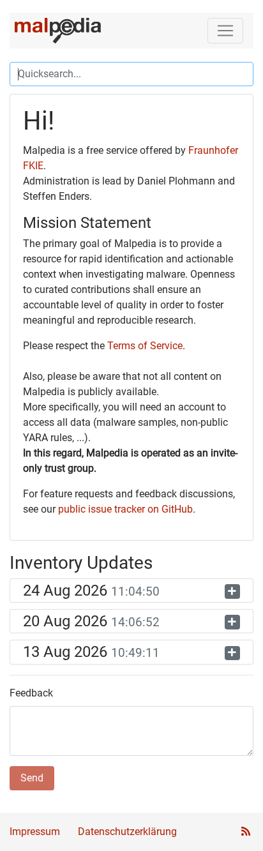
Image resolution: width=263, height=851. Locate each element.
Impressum (35, 831)
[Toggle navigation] (225, 30)
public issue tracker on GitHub (125, 509)
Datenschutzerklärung (127, 831)
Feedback (31, 693)
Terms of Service (145, 346)
